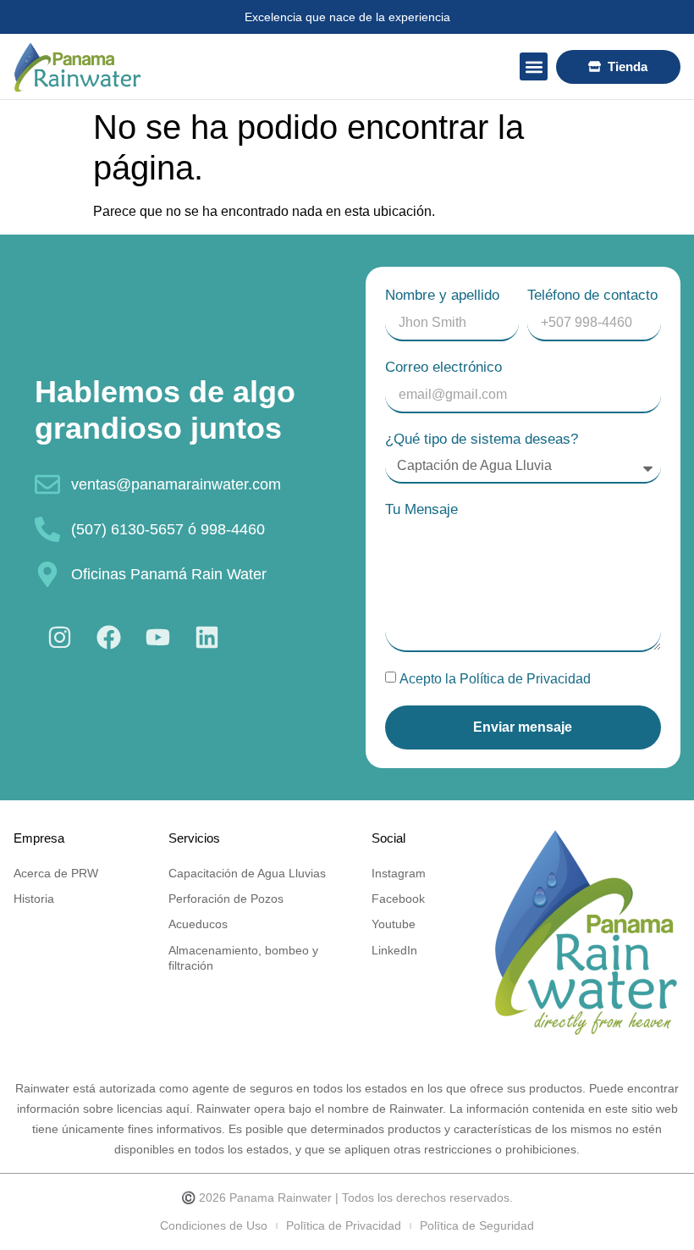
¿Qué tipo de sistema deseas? (481, 439)
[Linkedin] (206, 636)
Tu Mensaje (421, 509)
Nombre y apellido (442, 295)
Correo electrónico (443, 367)
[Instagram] (59, 636)
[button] (534, 66)
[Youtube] (157, 636)
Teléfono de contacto (592, 295)
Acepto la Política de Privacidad (495, 679)
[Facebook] (108, 636)
